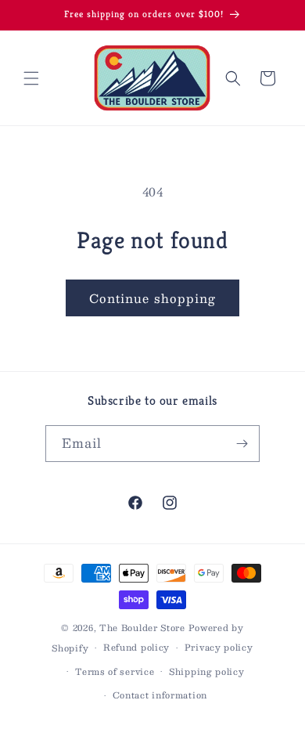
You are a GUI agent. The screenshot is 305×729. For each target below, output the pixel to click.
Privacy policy (219, 647)
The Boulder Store (142, 627)
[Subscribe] (241, 443)
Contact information (160, 694)
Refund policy (136, 647)
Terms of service (114, 671)
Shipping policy (207, 671)
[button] (31, 78)
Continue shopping (152, 298)
